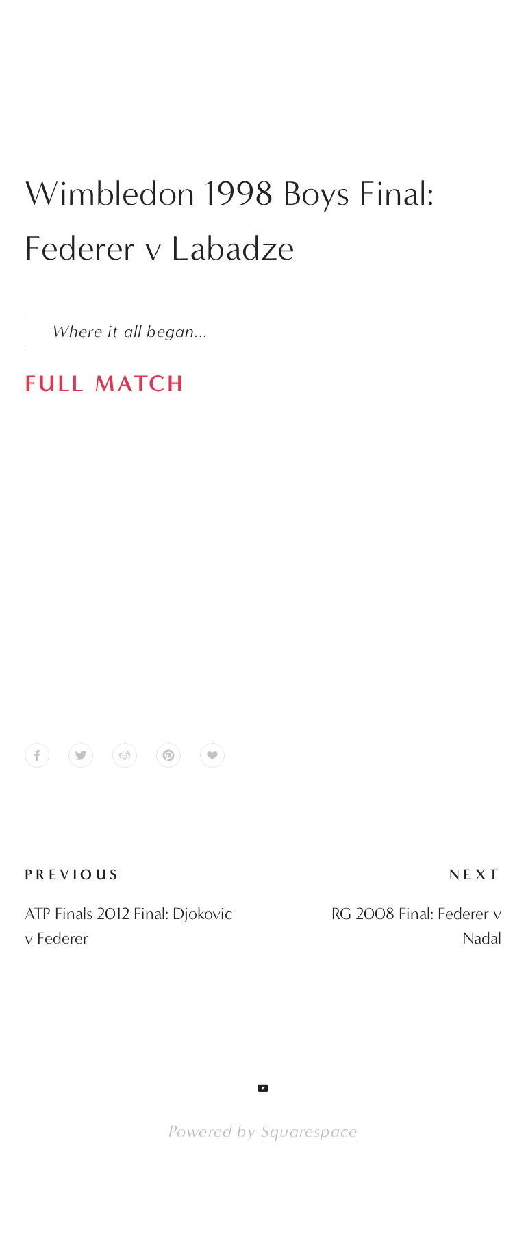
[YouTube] (263, 1088)
